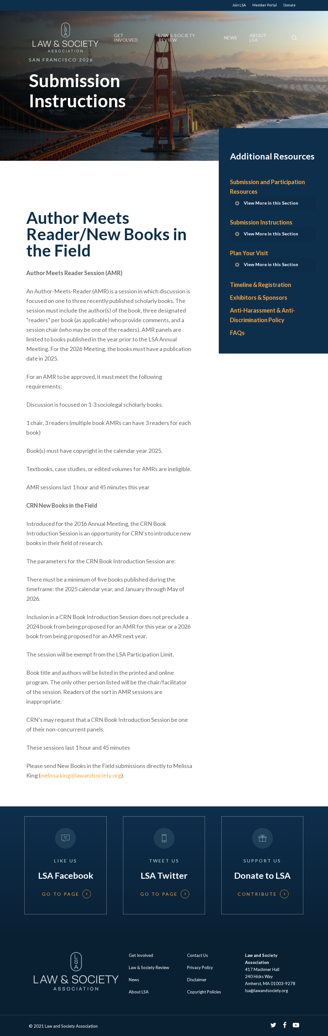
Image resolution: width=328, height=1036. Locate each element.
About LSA (258, 37)
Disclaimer (197, 979)
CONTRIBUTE (257, 894)
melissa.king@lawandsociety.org (80, 775)
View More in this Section (271, 203)
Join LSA (239, 5)
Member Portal (264, 5)
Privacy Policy (200, 967)
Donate (289, 5)
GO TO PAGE (60, 894)
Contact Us (197, 955)
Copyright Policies (204, 991)
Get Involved (126, 37)
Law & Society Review (177, 37)
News (230, 38)
